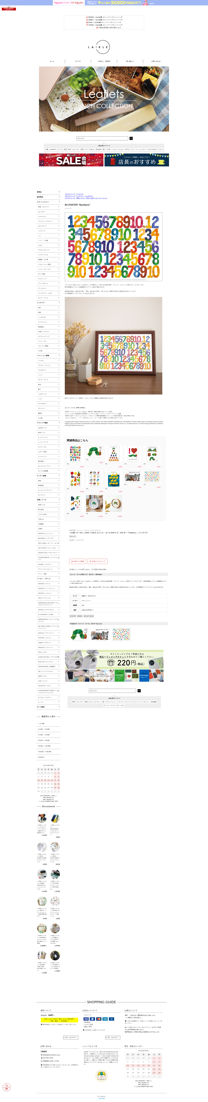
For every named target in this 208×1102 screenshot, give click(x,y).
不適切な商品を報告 (99, 569)
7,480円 (119, 516)
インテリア (79, 194)
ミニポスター (89, 196)
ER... (68, 464)
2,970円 (100, 516)
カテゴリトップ (70, 194)
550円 (82, 467)
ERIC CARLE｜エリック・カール (96, 198)
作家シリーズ (80, 198)
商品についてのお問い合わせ (80, 569)
